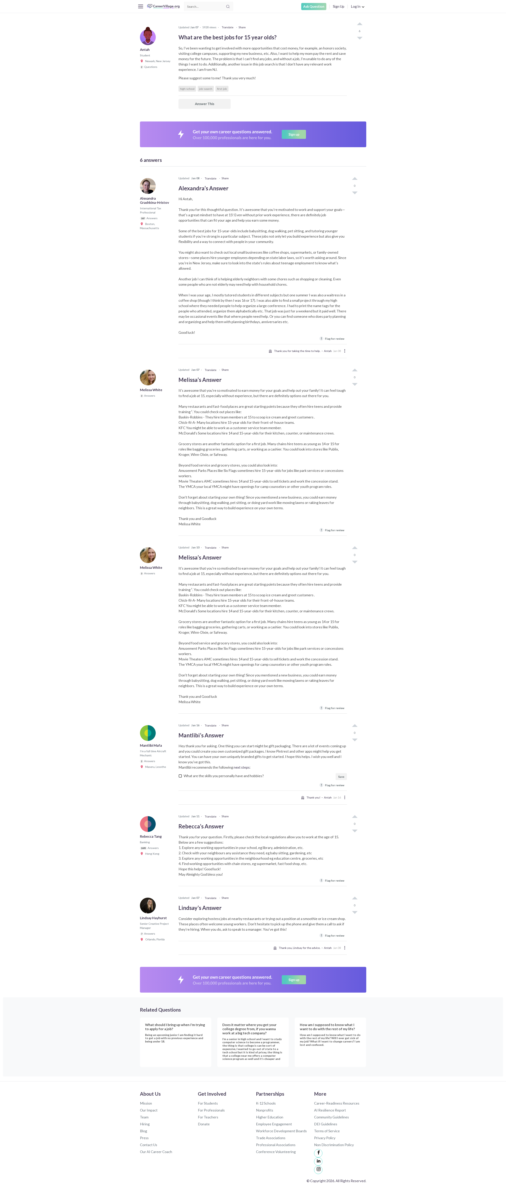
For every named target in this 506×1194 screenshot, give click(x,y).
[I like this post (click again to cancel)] (359, 24)
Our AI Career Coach (156, 1151)
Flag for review (332, 338)
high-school (187, 88)
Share (242, 27)
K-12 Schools (266, 1103)
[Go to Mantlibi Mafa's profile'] (149, 734)
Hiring (145, 1124)
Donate (204, 1124)
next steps (242, 767)
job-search (205, 88)
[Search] (228, 6)
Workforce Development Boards (281, 1131)
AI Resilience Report (330, 1110)
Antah (328, 351)
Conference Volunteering (276, 1151)
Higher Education (269, 1117)
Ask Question (313, 6)
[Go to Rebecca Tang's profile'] (149, 825)
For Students (208, 1103)
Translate (227, 27)
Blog (143, 1131)
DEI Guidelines (325, 1124)
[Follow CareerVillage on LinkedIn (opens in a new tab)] (318, 1161)
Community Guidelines (331, 1117)
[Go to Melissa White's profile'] (149, 379)
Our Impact (149, 1110)
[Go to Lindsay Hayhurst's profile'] (149, 907)
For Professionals (211, 1110)
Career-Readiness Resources (336, 1103)
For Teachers (208, 1117)
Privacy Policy (324, 1138)
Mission (146, 1103)
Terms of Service (327, 1131)
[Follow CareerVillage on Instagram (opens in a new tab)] (318, 1170)
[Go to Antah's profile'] (149, 38)
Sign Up (338, 6)
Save (341, 776)
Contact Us (148, 1145)
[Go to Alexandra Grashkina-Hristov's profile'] (149, 187)
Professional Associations (275, 1145)
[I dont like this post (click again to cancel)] (359, 38)
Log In (356, 6)
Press (144, 1138)
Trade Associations (270, 1138)
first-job (222, 88)
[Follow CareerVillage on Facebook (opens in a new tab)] (318, 1153)
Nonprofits (264, 1110)
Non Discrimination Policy (334, 1145)
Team (144, 1117)
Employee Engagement (274, 1124)
